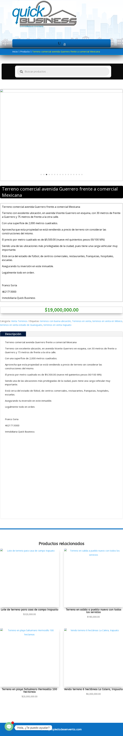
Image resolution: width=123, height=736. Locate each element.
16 (81, 174)
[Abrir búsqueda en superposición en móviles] (63, 71)
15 (79, 174)
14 (76, 174)
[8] (61, 91)
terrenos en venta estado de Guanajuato (21, 324)
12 (71, 174)
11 (68, 174)
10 (65, 174)
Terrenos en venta (81, 321)
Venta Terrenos (19, 321)
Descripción (13, 334)
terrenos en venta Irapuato (57, 324)
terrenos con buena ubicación (55, 321)
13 (73, 174)
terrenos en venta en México (107, 321)
